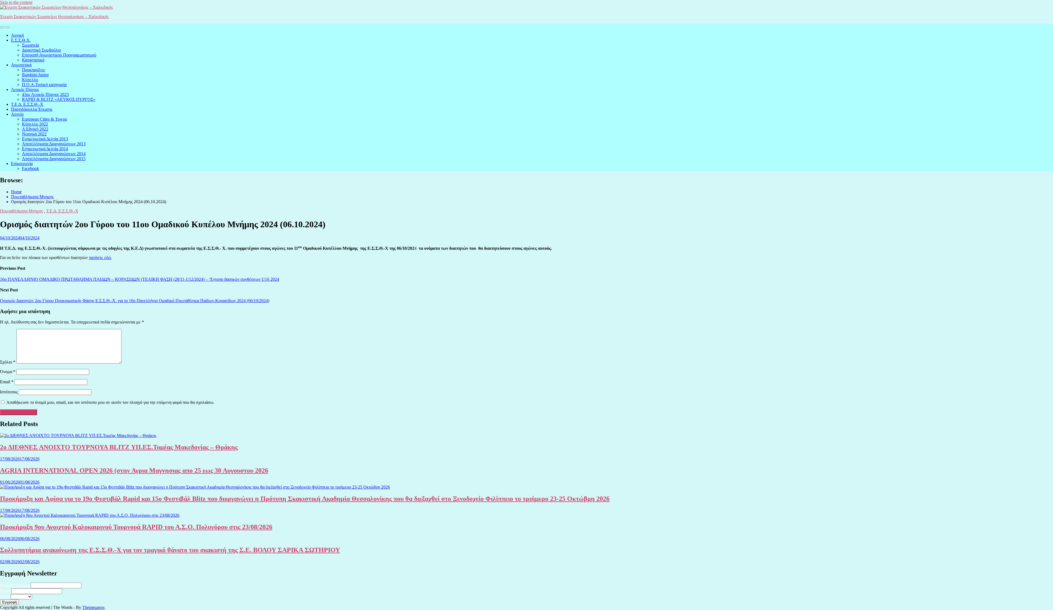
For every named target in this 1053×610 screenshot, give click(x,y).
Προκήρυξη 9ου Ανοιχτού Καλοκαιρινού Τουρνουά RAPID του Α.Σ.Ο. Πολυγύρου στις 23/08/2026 (136, 526)
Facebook (30, 168)
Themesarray (93, 607)
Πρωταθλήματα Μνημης (21, 211)
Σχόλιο (7, 362)
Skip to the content (16, 2)
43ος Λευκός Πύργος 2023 (45, 94)
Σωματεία (30, 45)
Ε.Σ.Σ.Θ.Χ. (21, 40)
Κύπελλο (30, 79)
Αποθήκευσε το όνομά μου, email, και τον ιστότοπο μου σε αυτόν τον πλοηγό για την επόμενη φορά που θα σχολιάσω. (110, 402)
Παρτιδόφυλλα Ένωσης (31, 109)
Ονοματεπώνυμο (15, 585)
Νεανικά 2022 (34, 134)
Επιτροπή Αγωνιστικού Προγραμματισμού (59, 55)
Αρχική (17, 35)
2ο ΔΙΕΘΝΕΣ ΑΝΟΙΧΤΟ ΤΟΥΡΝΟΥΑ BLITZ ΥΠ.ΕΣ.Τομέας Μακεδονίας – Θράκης (119, 447)
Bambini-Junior (35, 74)
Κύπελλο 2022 (35, 124)
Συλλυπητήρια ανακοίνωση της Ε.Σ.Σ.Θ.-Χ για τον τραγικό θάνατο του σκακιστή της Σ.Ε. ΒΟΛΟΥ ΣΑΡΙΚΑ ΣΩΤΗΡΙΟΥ (170, 550)
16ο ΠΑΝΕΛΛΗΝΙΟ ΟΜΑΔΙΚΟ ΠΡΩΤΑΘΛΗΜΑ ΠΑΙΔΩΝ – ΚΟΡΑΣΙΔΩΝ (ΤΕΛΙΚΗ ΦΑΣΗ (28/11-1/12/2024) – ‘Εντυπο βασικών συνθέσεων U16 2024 (139, 279)
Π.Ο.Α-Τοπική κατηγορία (44, 84)
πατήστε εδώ (100, 257)
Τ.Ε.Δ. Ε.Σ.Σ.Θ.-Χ (27, 104)
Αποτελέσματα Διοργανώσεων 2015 (54, 158)
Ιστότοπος (9, 392)
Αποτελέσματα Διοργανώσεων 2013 (54, 143)
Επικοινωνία (22, 163)
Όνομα (7, 371)
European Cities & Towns (44, 119)
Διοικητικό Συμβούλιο (41, 50)
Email (6, 381)
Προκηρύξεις (33, 69)
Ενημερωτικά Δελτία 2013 (45, 139)
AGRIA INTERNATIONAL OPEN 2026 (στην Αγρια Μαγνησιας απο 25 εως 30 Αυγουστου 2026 (134, 470)
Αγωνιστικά (21, 65)
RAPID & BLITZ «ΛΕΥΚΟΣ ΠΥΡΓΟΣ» (58, 99)
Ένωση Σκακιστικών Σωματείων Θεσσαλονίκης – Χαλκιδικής (54, 16)
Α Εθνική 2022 (35, 129)
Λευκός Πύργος (25, 89)
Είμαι (5, 596)
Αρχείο (17, 114)
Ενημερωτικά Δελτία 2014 (45, 148)
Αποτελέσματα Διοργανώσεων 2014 (54, 153)
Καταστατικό (33, 60)
